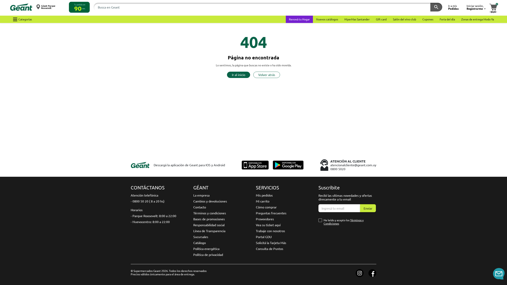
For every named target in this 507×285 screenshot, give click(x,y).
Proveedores (265, 218)
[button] (79, 7)
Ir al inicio (238, 75)
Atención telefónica (144, 195)
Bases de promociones (209, 218)
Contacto (199, 207)
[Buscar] (436, 7)
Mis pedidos (264, 195)
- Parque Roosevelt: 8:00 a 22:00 (153, 215)
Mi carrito (262, 201)
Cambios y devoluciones (210, 201)
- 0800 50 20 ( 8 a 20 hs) (147, 201)
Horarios (137, 209)
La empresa (201, 195)
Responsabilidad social (209, 224)
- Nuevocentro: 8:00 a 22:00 (150, 221)
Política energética (206, 248)
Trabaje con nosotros (270, 230)
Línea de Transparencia (209, 230)
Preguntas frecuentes (271, 213)
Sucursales (200, 236)
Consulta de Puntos (269, 248)
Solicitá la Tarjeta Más (271, 242)
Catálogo (199, 242)
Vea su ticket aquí (268, 224)
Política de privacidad (208, 254)
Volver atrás (266, 75)
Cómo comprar (266, 207)
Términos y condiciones (209, 213)
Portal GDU (264, 236)
